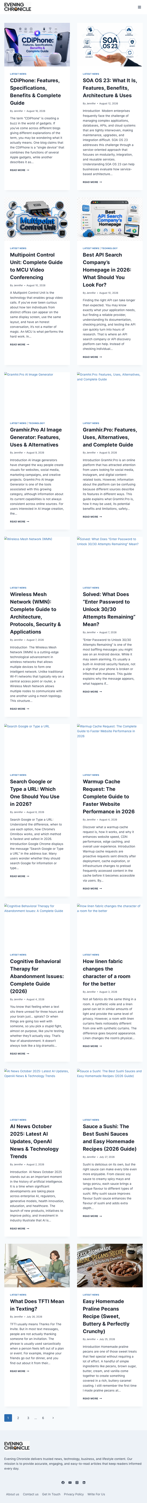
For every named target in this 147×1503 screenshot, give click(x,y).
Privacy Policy (74, 1494)
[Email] (70, 1483)
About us (12, 1494)
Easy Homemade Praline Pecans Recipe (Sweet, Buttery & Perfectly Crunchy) (106, 1316)
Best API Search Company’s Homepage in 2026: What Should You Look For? (107, 270)
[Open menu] (139, 7)
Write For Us (96, 1494)
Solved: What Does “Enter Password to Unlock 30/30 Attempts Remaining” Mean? (109, 609)
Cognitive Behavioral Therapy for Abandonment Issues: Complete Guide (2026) (37, 976)
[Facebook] (63, 1483)
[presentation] (37, 44)
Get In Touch (51, 1494)
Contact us (31, 1494)
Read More (19, 170)
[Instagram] (77, 1483)
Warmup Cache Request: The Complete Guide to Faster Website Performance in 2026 (109, 796)
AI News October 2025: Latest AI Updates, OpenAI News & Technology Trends (34, 1141)
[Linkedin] (84, 1483)
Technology (109, 248)
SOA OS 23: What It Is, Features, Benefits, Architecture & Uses (110, 87)
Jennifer (18, 111)
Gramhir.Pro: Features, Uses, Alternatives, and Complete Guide (110, 437)
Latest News (18, 74)
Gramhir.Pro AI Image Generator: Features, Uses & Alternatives (36, 437)
